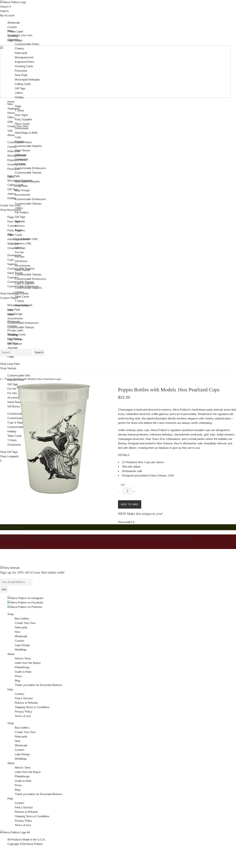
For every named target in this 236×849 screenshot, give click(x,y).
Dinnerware (14, 255)
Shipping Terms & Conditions (32, 707)
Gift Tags (12, 189)
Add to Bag (129, 504)
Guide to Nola (23, 671)
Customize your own (19, 35)
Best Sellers (22, 618)
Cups (10, 259)
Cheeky (12, 146)
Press (18, 676)
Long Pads (13, 309)
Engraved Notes (24, 61)
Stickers (20, 225)
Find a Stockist (24, 698)
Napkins (12, 264)
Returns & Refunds (26, 702)
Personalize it (126, 522)
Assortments (15, 318)
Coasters (12, 277)
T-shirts (11, 225)
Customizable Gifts (18, 375)
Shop (10, 614)
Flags (10, 217)
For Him (12, 393)
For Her (12, 388)
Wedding (12, 334)
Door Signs (14, 221)
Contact (19, 693)
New (10, 104)
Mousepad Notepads (27, 79)
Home (11, 101)
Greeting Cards (24, 66)
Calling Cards (23, 83)
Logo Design (14, 313)
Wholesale (13, 22)
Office (11, 177)
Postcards (13, 168)
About (10, 135)
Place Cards (14, 234)
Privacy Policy (23, 711)
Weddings (21, 649)
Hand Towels (15, 402)
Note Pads (21, 75)
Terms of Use (23, 716)
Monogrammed (24, 57)
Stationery (13, 39)
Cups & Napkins (24, 283)
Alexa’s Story (23, 658)
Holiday (11, 198)
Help (10, 689)
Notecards (13, 151)
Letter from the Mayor (28, 662)
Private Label (15, 31)
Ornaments (14, 248)
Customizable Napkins (28, 145)
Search (4, 6)
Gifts (10, 234)
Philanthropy (22, 667)
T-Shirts (12, 440)
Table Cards (14, 435)
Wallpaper (13, 243)
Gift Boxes (13, 406)
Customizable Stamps (20, 327)
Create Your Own (25, 623)
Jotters (11, 193)
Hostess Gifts (15, 379)
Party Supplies (23, 119)
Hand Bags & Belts (26, 132)
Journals (12, 347)
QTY (123, 485)
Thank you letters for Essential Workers (38, 685)
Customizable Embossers (23, 322)
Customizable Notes (27, 44)
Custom (12, 27)
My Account (7, 15)
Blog (17, 680)
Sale (10, 130)
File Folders (22, 212)
